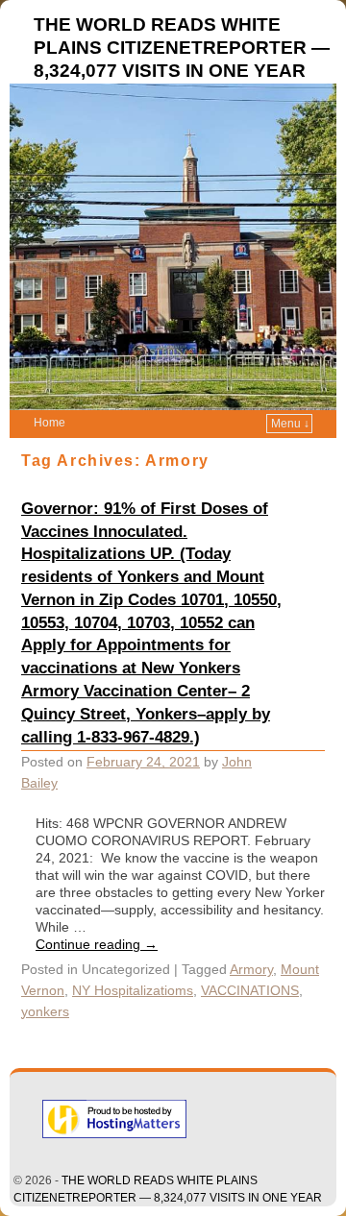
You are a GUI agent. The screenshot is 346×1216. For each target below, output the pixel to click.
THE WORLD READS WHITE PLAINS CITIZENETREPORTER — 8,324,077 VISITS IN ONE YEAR (182, 47)
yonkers (45, 1011)
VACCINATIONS (250, 990)
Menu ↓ (290, 423)
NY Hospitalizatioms (132, 990)
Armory (251, 969)
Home (49, 422)
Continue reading (97, 944)
